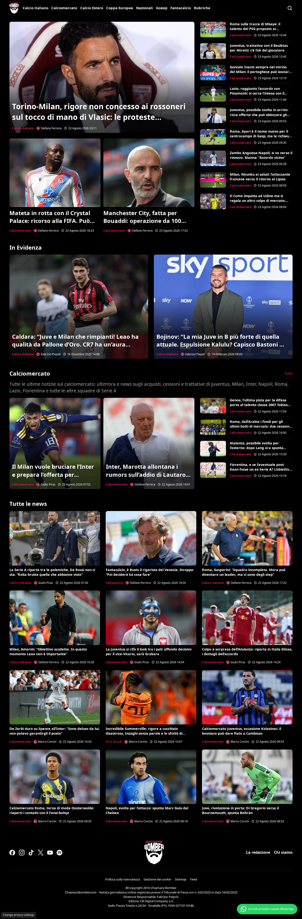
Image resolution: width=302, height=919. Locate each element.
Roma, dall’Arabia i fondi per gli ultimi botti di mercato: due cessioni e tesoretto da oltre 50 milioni (260, 426)
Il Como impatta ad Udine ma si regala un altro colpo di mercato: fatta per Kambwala (257, 201)
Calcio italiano (35, 7)
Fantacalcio (180, 7)
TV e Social (114, 742)
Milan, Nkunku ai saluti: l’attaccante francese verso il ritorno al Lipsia (260, 176)
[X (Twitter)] (40, 852)
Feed (193, 879)
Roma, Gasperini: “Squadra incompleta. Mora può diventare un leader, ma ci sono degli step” (243, 572)
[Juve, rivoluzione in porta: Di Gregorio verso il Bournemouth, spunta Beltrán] (247, 777)
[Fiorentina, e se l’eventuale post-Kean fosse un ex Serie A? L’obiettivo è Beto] (213, 470)
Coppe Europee (119, 7)
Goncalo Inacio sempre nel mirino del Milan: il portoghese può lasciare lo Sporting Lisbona (260, 72)
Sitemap (180, 879)
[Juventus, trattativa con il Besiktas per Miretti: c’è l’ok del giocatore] (213, 51)
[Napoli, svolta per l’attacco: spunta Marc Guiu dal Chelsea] (151, 777)
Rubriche (202, 7)
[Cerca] (290, 8)
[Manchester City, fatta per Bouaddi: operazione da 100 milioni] (148, 173)
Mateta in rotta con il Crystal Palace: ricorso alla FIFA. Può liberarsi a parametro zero (49, 221)
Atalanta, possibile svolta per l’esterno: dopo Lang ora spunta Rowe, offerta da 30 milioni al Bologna (256, 450)
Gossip (162, 7)
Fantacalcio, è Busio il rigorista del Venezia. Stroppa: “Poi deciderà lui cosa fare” (150, 572)
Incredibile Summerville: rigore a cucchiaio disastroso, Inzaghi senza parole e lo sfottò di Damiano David (144, 733)
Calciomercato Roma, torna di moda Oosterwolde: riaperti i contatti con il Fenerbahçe (51, 810)
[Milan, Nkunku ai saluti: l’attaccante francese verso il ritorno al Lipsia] (213, 180)
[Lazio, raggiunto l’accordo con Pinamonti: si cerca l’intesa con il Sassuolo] (213, 94)
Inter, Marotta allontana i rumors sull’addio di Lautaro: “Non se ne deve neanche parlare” (146, 478)
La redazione (258, 852)
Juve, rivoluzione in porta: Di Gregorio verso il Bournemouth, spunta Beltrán (240, 810)
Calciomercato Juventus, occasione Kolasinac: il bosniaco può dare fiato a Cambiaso (241, 731)
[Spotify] (59, 852)
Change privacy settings (18, 915)
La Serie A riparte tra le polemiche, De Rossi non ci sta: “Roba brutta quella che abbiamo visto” (52, 572)
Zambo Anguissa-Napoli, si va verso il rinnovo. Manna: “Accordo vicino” (261, 155)
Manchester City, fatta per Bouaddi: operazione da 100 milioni (142, 221)
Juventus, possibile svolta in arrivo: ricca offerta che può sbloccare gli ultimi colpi (259, 114)
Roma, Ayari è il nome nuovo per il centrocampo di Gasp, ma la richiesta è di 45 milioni (261, 136)
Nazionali (144, 7)
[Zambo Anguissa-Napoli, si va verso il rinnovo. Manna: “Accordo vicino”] (213, 158)
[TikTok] (31, 852)
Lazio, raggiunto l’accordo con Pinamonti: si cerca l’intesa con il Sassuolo (257, 93)
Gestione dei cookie (157, 879)
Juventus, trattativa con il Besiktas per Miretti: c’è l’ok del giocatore (259, 47)
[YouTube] (50, 852)
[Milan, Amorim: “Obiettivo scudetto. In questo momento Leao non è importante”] (54, 617)
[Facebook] (12, 852)
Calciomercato (64, 7)
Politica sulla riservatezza (122, 879)
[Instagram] (22, 852)
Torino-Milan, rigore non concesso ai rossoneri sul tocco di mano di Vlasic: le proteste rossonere (99, 117)
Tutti (289, 373)
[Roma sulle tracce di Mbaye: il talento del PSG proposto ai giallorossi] (213, 29)
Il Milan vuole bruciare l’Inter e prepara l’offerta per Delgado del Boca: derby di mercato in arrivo (53, 478)
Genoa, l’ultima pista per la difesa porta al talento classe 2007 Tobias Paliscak (259, 405)
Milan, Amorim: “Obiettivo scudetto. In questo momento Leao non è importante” (48, 651)
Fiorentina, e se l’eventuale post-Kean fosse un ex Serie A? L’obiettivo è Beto (260, 469)
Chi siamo (283, 852)
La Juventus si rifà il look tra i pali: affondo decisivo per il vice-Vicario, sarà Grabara (149, 651)
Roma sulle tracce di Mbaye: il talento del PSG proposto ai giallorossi (255, 29)
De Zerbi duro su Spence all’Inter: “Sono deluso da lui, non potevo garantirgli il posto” (54, 731)
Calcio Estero (91, 7)
